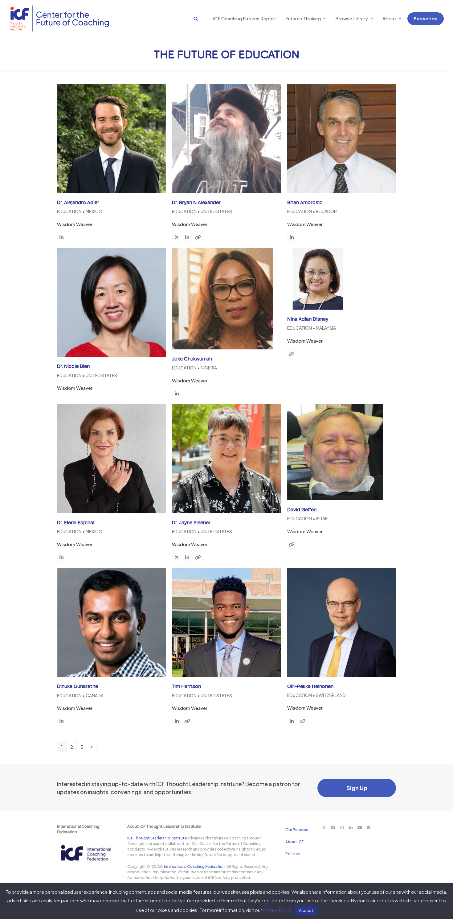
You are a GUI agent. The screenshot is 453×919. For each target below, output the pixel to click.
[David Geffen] (335, 451)
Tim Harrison (186, 686)
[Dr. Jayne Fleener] (226, 458)
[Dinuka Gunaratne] (111, 622)
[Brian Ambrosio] (341, 138)
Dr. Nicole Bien (73, 366)
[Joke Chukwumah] (222, 298)
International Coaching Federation (194, 866)
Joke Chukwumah (192, 359)
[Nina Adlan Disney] (318, 278)
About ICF (294, 841)
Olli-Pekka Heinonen (310, 686)
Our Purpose (296, 829)
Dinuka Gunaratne (77, 686)
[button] (189, 18)
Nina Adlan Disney (307, 319)
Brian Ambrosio (305, 202)
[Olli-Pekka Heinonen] (341, 621)
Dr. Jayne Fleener (191, 522)
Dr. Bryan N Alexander (196, 202)
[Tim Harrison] (226, 622)
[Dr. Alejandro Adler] (111, 138)
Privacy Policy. (278, 910)
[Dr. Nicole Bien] (111, 302)
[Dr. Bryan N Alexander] (226, 138)
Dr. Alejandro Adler (78, 202)
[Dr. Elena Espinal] (111, 458)
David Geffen (301, 510)
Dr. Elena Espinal (75, 522)
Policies (292, 853)
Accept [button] (306, 910)
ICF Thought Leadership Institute (157, 838)
